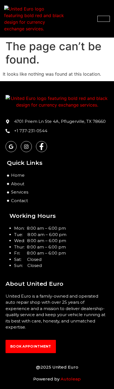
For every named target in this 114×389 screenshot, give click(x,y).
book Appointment (30, 346)
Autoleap (71, 379)
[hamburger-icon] (103, 19)
